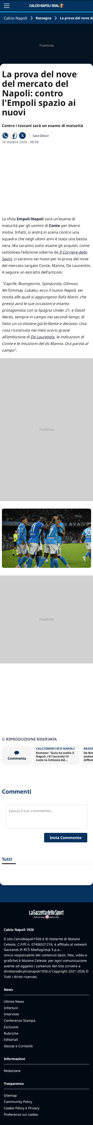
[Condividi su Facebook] (13, 135)
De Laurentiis (42, 336)
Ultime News (14, 1001)
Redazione (12, 1070)
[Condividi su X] (22, 135)
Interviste (11, 1014)
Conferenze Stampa (19, 1020)
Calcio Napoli (15, 18)
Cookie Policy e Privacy (21, 1108)
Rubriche (11, 1033)
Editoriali (11, 1039)
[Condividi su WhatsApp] (5, 135)
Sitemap (10, 1095)
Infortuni (11, 1008)
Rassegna (43, 18)
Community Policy (18, 1101)
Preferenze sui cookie (21, 1114)
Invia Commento (66, 837)
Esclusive (11, 1027)
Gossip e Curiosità (18, 1046)
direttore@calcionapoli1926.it (27, 971)
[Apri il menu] (7, 6)
